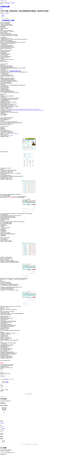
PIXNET (23, 444)
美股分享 (7, 382)
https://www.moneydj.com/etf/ (15, 133)
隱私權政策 (33, 444)
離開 (4, 454)
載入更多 (2, 385)
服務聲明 (37, 444)
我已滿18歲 (2, 454)
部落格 (3, 15)
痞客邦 (6, 379)
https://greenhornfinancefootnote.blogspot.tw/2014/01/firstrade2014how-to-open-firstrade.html (26, 109)
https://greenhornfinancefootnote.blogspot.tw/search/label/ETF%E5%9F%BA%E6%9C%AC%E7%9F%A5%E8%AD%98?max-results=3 (25, 110)
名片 (2, 16)
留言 (8, 379)
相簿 (2, 14)
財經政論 (3, 428)
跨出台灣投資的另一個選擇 (8, 20)
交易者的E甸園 (4, 6)
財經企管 (7, 381)
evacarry (1, 374)
